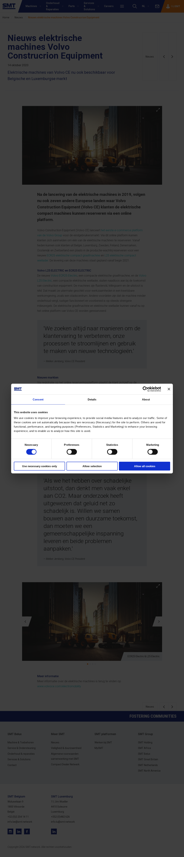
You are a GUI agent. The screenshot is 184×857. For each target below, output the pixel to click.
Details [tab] (92, 399)
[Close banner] (169, 389)
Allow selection (92, 466)
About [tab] (146, 399)
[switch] (72, 452)
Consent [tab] (38, 399)
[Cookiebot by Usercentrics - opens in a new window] (145, 389)
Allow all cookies (144, 466)
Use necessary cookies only (39, 466)
